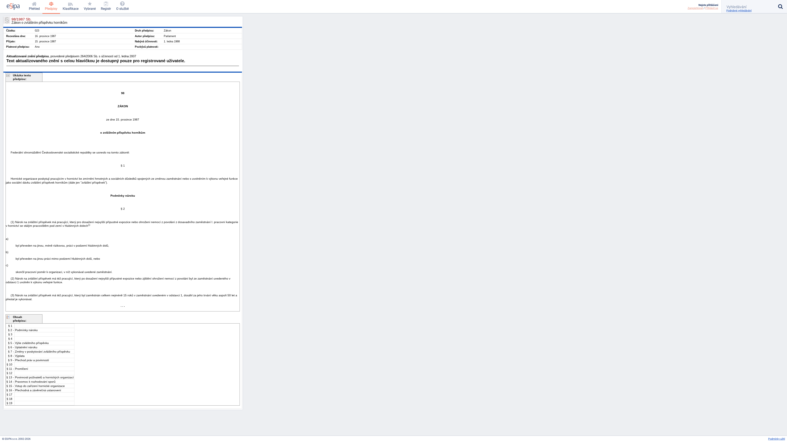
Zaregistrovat (695, 8)
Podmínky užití (776, 438)
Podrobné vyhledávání (739, 10)
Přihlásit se (711, 8)
